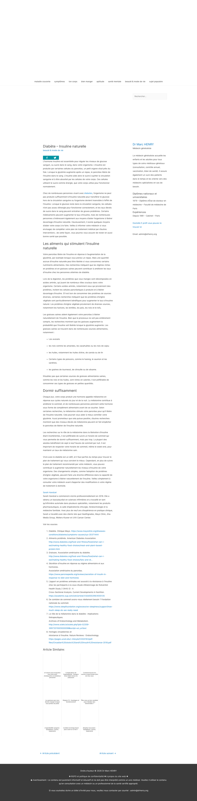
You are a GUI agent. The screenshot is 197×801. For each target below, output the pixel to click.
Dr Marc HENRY (143, 144)
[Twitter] (55, 158)
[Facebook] (47, 158)
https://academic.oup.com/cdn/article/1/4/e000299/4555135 (77, 596)
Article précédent (50, 753)
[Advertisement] (98, 60)
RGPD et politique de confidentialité (87, 776)
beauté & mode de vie (53, 150)
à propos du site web (116, 776)
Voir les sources (50, 524)
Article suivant (108, 753)
